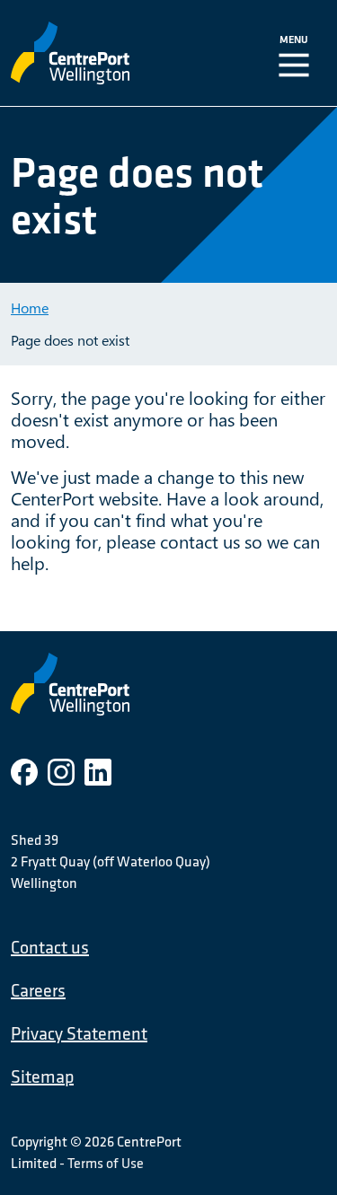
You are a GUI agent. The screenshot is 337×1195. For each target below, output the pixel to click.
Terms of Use (105, 1163)
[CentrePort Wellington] (105, 53)
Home (30, 307)
